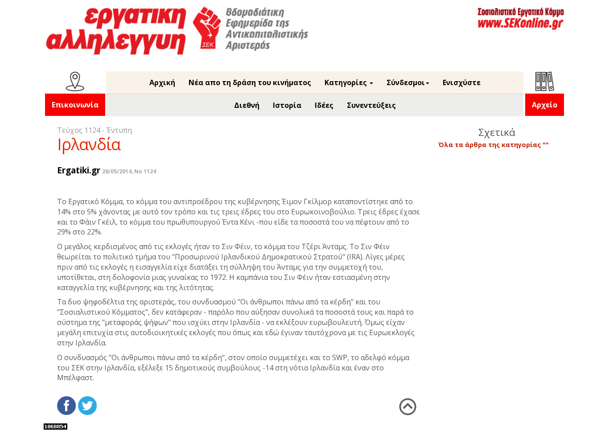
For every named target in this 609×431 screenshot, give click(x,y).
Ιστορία (287, 105)
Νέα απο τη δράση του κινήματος (250, 82)
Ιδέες (324, 105)
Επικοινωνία (75, 105)
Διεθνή (246, 105)
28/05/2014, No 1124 (129, 171)
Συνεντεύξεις (371, 105)
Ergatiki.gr (78, 170)
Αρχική (162, 82)
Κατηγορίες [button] (347, 82)
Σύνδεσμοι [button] (406, 82)
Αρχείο (544, 105)
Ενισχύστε (462, 82)
